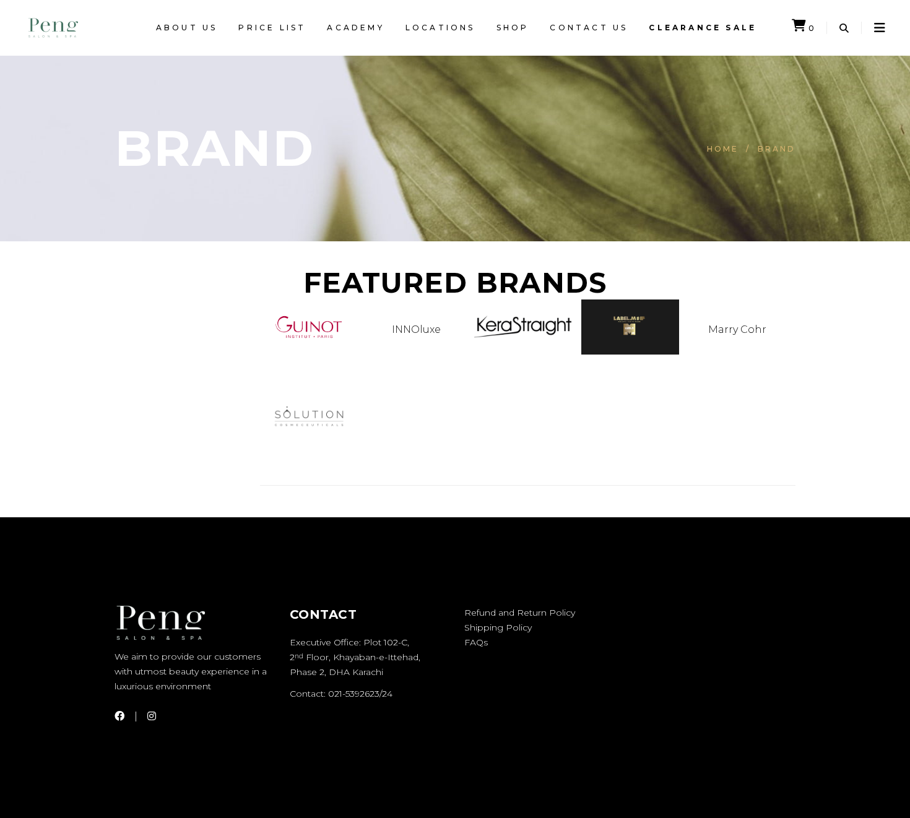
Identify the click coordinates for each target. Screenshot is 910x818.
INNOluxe (416, 329)
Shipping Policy (498, 627)
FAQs (476, 642)
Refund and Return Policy (519, 612)
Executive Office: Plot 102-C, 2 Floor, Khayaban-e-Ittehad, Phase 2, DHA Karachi (355, 657)
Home (723, 148)
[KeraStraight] (523, 343)
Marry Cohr (737, 329)
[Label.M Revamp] (630, 351)
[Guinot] (309, 343)
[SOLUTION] (309, 464)
